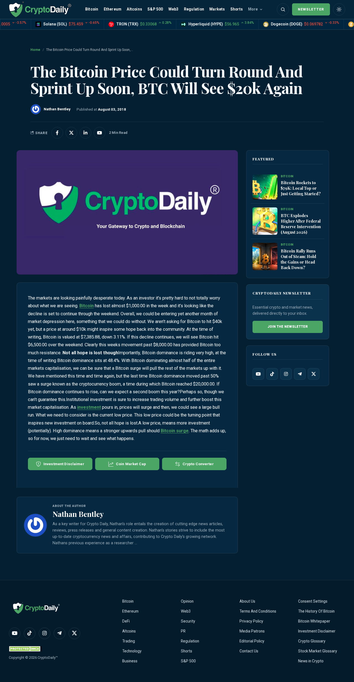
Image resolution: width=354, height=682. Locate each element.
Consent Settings (312, 601)
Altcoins (134, 9)
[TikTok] (272, 374)
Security (188, 621)
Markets (217, 9)
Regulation (194, 9)
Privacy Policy (251, 621)
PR (183, 631)
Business (129, 661)
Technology (132, 651)
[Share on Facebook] (57, 133)
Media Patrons (252, 631)
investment (89, 407)
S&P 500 (155, 9)
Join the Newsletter (287, 327)
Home (35, 50)
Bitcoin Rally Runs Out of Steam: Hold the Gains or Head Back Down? (298, 259)
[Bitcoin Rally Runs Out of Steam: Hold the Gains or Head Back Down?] (265, 256)
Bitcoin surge (175, 430)
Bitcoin (91, 9)
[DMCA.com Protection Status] (25, 649)
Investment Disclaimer (316, 631)
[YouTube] (258, 374)
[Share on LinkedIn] (85, 133)
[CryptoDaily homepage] (40, 9)
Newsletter (311, 9)
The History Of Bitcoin (316, 611)
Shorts (236, 9)
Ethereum (113, 9)
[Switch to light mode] (339, 9)
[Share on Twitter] (71, 133)
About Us (247, 601)
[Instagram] (286, 374)
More (253, 9)
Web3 (173, 9)
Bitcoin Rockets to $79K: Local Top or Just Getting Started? (301, 188)
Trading (128, 641)
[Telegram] (300, 374)
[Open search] (283, 9)
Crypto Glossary (312, 641)
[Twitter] (313, 374)
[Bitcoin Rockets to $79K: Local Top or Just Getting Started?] (265, 187)
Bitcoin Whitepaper (314, 621)
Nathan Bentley (78, 514)
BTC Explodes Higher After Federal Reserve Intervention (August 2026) (301, 224)
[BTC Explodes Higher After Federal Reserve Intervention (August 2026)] (265, 221)
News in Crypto (311, 661)
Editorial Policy (252, 641)
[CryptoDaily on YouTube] (99, 133)
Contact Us (249, 651)
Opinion (187, 601)
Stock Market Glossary (317, 651)
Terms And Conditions (258, 611)
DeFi (126, 621)
